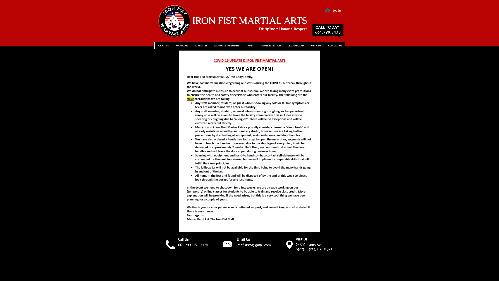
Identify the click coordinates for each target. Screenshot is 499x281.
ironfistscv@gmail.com (254, 245)
